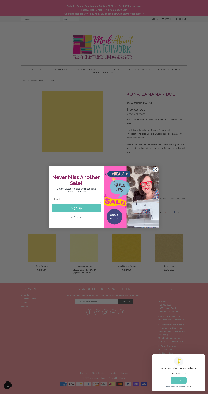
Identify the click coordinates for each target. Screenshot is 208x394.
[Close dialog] (155, 169)
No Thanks (76, 217)
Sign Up (76, 208)
